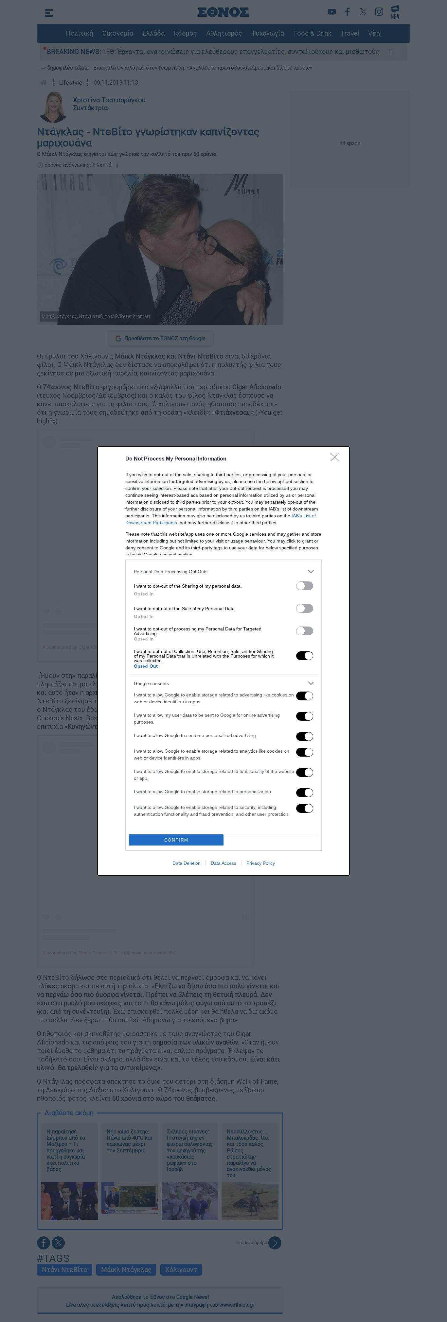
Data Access (223, 863)
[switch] (304, 585)
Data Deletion (186, 863)
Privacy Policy (260, 863)
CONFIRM (176, 840)
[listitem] (223, 571)
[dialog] (223, 661)
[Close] (337, 459)
